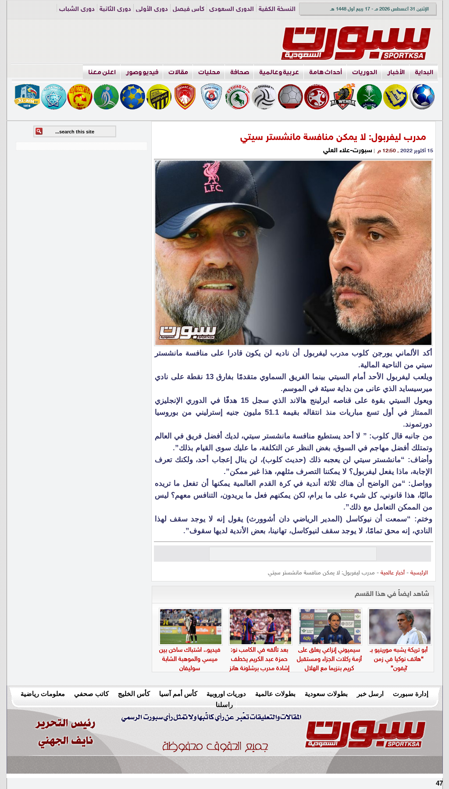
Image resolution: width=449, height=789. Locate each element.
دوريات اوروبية (226, 693)
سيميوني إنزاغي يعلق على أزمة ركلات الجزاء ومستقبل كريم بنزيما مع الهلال (329, 659)
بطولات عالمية (275, 693)
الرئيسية (419, 573)
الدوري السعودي (231, 9)
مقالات (178, 72)
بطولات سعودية (326, 693)
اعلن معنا (102, 72)
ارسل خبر (370, 693)
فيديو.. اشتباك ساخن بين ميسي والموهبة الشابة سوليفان (190, 659)
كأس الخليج (134, 693)
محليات (209, 72)
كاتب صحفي (91, 693)
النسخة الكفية (277, 9)
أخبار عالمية (393, 573)
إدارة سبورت (410, 693)
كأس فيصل (188, 9)
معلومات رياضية (43, 693)
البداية (424, 72)
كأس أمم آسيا (178, 693)
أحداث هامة (325, 72)
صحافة (239, 72)
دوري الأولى (152, 9)
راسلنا (224, 704)
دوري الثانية (115, 9)
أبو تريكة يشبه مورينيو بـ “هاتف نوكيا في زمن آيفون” (399, 659)
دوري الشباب (77, 9)
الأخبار (396, 72)
